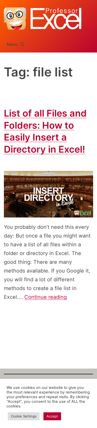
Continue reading (45, 297)
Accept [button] (52, 416)
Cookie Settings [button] (23, 416)
